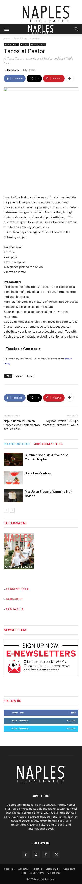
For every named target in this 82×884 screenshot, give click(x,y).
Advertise (37, 868)
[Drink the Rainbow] (13, 477)
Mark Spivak (13, 69)
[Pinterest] (46, 854)
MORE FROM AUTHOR (47, 444)
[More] (70, 78)
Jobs (24, 872)
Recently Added (38, 44)
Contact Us (69, 868)
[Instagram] (36, 854)
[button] (6, 29)
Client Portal (53, 872)
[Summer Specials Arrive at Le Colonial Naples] (13, 459)
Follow (71, 720)
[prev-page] (6, 510)
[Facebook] (25, 854)
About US (23, 868)
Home (7, 38)
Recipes (36, 38)
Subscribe (9, 868)
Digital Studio (53, 868)
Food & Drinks (21, 38)
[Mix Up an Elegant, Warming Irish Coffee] (13, 496)
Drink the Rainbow (38, 473)
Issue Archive (37, 872)
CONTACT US (15, 609)
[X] (56, 854)
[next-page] (12, 510)
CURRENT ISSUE (17, 589)
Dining (30, 376)
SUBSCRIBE (14, 599)
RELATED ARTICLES (17, 444)
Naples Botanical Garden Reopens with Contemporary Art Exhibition (22, 425)
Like (73, 712)
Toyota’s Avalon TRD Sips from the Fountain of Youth (60, 423)
